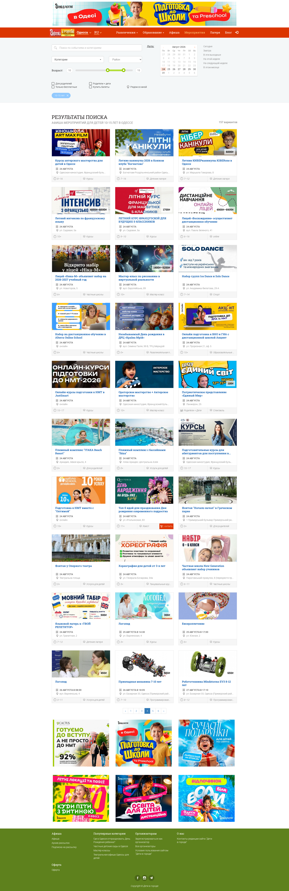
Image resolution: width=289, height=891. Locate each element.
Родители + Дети (193, 410)
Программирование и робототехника (161, 700)
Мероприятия (194, 32)
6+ (58, 294)
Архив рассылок (61, 843)
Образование (152, 32)
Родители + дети (102, 83)
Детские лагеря (158, 178)
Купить (169, 526)
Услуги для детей (159, 468)
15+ (186, 352)
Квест (146, 526)
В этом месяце (211, 67)
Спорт (216, 294)
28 (184, 69)
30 (194, 69)
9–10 (123, 236)
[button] (84, 32)
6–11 (186, 584)
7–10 (123, 700)
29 (189, 69)
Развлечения (126, 32)
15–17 (60, 410)
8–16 (60, 178)
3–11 (60, 700)
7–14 (186, 294)
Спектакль (218, 410)
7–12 (186, 178)
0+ (122, 352)
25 (168, 69)
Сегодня (207, 46)
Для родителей (64, 83)
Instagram (144, 878)
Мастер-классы (101, 850)
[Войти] (237, 32)
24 (163, 69)
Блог (228, 32)
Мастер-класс (157, 294)
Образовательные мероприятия (224, 352)
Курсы (89, 178)
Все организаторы (145, 846)
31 (163, 73)
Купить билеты (101, 87)
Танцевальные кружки (161, 584)
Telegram (151, 878)
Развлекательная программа (161, 352)
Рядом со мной (138, 87)
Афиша (174, 32)
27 (179, 69)
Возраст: (57, 70)
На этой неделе (211, 59)
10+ (59, 236)
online (216, 236)
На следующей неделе (215, 63)
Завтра (207, 50)
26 (174, 69)
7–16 (123, 178)
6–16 (186, 236)
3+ (122, 584)
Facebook (138, 878)
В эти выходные (212, 54)
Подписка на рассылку (64, 847)
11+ (123, 526)
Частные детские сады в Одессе (110, 846)
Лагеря (215, 32)
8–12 (186, 700)
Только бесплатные (66, 87)
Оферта (56, 870)
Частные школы (94, 294)
